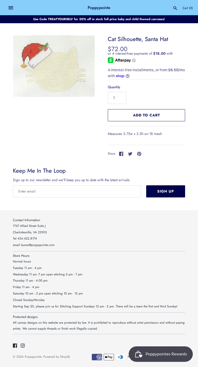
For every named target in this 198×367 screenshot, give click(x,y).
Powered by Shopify (56, 356)
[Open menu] (10, 7)
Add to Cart (146, 115)
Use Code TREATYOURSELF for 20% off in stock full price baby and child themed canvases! (99, 19)
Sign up (165, 191)
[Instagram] (23, 346)
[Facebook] (15, 346)
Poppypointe (33, 356)
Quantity (114, 87)
